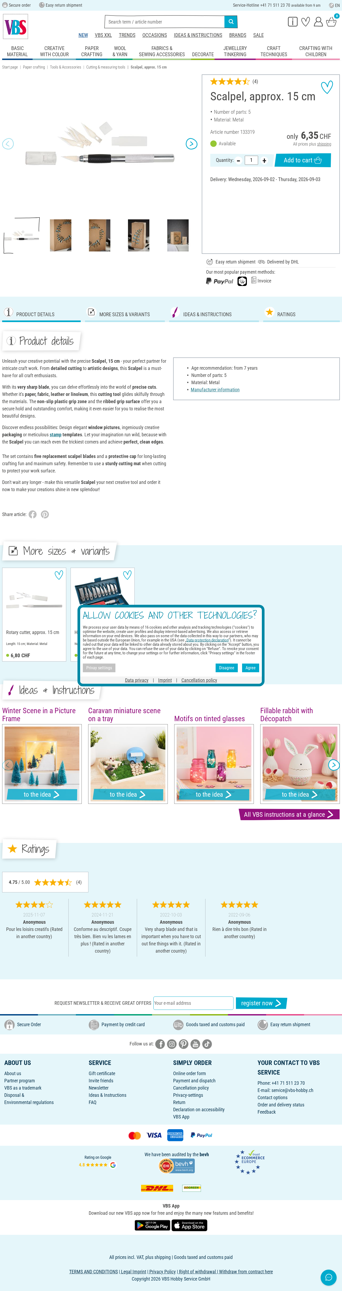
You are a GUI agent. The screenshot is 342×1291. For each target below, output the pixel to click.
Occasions (154, 35)
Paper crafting (34, 67)
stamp (55, 434)
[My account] (318, 21)
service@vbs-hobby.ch (292, 1090)
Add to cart (298, 160)
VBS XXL (103, 35)
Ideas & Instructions (198, 35)
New (83, 35)
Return (179, 1102)
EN (337, 5)
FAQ (92, 1102)
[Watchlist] (305, 21)
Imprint (165, 680)
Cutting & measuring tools (105, 67)
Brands (237, 35)
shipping (324, 144)
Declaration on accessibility (199, 1109)
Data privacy (137, 680)
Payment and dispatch (194, 1080)
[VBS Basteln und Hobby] (15, 26)
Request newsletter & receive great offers (103, 1003)
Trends (127, 35)
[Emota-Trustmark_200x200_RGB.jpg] (250, 1161)
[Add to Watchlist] (327, 87)
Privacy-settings (188, 1095)
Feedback (267, 1112)
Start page (10, 67)
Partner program (19, 1080)
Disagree (226, 667)
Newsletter (98, 1088)
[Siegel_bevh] (176, 1165)
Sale (258, 35)
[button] (8, 144)
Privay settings (99, 667)
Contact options (272, 1097)
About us (12, 1073)
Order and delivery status (281, 1104)
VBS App (181, 1117)
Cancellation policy (191, 1088)
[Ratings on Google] (98, 1161)
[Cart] (331, 21)
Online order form (189, 1073)
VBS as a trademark (22, 1088)
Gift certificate (102, 1073)
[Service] (292, 21)
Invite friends (101, 1080)
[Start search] (231, 21)
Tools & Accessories (65, 67)
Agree (251, 667)
